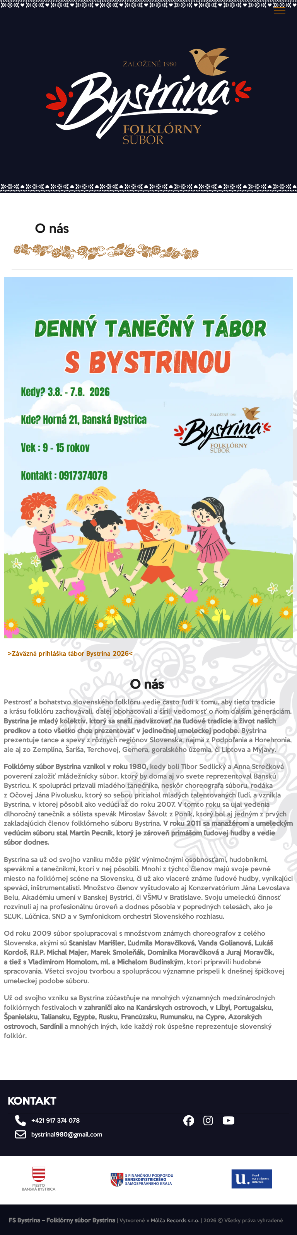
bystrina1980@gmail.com (66, 1135)
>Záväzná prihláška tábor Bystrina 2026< (70, 654)
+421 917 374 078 (55, 1121)
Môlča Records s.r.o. (175, 1221)
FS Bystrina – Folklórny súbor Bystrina (62, 1220)
